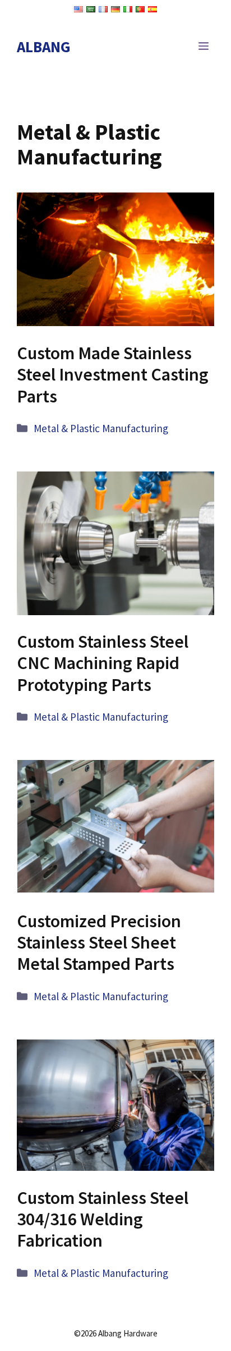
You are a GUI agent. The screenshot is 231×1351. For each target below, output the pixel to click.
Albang (44, 46)
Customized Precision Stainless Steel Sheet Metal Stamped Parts (99, 943)
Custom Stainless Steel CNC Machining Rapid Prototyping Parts (102, 663)
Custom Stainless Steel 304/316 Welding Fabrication (102, 1219)
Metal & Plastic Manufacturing (101, 428)
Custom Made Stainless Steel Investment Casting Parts (113, 374)
